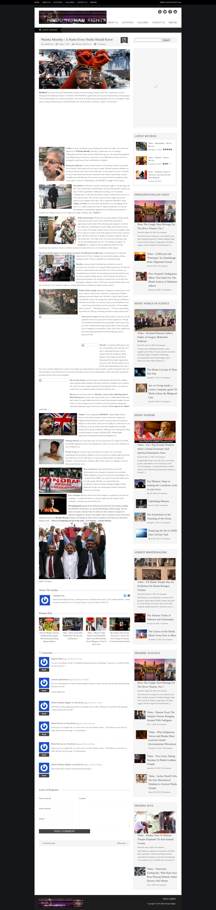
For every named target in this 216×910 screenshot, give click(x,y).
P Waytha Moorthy (83, 151)
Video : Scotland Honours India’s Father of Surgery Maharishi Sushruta (155, 337)
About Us (46, 2)
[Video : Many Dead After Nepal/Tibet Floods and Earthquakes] (72, 624)
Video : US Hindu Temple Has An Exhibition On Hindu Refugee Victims (155, 586)
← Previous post (48, 843)
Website (41, 819)
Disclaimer (169, 899)
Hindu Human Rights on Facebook (67, 702)
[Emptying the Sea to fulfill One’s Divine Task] (141, 533)
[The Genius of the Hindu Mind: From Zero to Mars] (141, 634)
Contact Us (82, 2)
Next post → (122, 843)
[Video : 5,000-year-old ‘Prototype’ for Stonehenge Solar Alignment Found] (139, 256)
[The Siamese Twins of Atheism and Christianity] (139, 617)
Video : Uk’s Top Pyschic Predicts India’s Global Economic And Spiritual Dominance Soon (155, 448)
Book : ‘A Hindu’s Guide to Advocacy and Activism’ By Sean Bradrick (159, 175)
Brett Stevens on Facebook (63, 723)
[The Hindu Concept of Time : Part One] (139, 372)
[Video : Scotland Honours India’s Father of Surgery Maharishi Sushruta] (156, 320)
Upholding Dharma (158, 501)
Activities (57, 2)
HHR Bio (93, 2)
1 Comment (164, 623)
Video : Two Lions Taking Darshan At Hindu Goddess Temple (161, 760)
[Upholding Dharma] (141, 503)
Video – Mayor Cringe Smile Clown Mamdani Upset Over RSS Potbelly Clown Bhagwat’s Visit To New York (96, 638)
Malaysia (78, 44)
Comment (82, 798)
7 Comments (101, 44)
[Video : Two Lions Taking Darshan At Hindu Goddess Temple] (139, 758)
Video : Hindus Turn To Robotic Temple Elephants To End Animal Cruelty (155, 839)
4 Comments (164, 505)
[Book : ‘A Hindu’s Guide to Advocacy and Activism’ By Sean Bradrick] (141, 174)
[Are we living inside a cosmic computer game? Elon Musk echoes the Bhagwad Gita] (141, 388)
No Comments (162, 232)
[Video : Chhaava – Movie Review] (141, 160)
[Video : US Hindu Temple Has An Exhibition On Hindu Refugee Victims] (156, 569)
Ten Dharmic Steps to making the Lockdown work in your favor (162, 485)
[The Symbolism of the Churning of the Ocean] (139, 517)
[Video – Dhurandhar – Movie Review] (141, 146)
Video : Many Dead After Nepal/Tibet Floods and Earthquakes (73, 636)
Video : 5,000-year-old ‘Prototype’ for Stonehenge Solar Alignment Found (161, 257)
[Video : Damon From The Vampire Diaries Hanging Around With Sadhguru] (139, 714)
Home (37, 2)
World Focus (86, 44)
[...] (169, 245)
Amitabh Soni (59, 596)
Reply (44, 670)
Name (45, 798)
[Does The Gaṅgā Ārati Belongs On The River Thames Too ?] (156, 211)
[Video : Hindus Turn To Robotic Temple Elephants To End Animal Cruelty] (156, 822)
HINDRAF (43, 93)
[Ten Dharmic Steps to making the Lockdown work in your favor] (139, 483)
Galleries (69, 2)
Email (45, 809)
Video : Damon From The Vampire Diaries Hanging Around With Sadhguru (161, 716)
